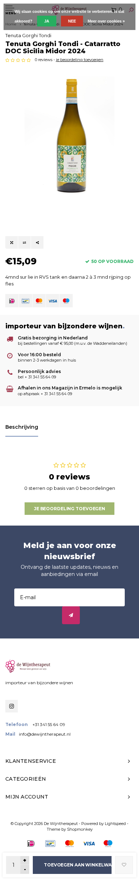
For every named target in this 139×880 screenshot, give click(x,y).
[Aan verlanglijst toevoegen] (124, 865)
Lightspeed (115, 823)
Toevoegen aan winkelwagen (78, 864)
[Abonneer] (71, 615)
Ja (46, 21)
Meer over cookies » (106, 21)
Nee (72, 21)
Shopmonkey (80, 829)
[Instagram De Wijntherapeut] (11, 706)
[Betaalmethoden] (12, 300)
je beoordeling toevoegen (79, 59)
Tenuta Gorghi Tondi (28, 35)
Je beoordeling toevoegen (69, 508)
